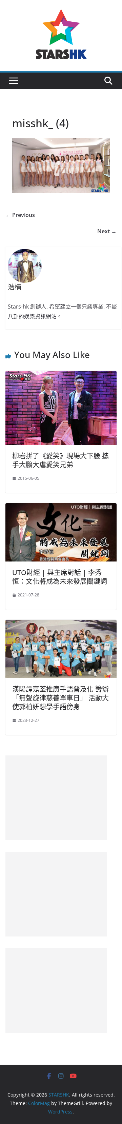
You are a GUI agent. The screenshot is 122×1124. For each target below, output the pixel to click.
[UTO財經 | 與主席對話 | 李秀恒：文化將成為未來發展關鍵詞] (61, 508)
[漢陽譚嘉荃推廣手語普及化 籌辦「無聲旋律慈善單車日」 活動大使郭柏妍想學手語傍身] (61, 624)
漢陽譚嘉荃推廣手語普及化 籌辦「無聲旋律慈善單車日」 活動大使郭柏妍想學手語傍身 (60, 698)
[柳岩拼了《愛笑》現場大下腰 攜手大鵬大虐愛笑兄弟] (61, 375)
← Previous (20, 215)
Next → (107, 231)
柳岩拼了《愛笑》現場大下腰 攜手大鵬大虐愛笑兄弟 (60, 460)
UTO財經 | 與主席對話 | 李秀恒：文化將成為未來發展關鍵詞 (59, 577)
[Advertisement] (56, 797)
